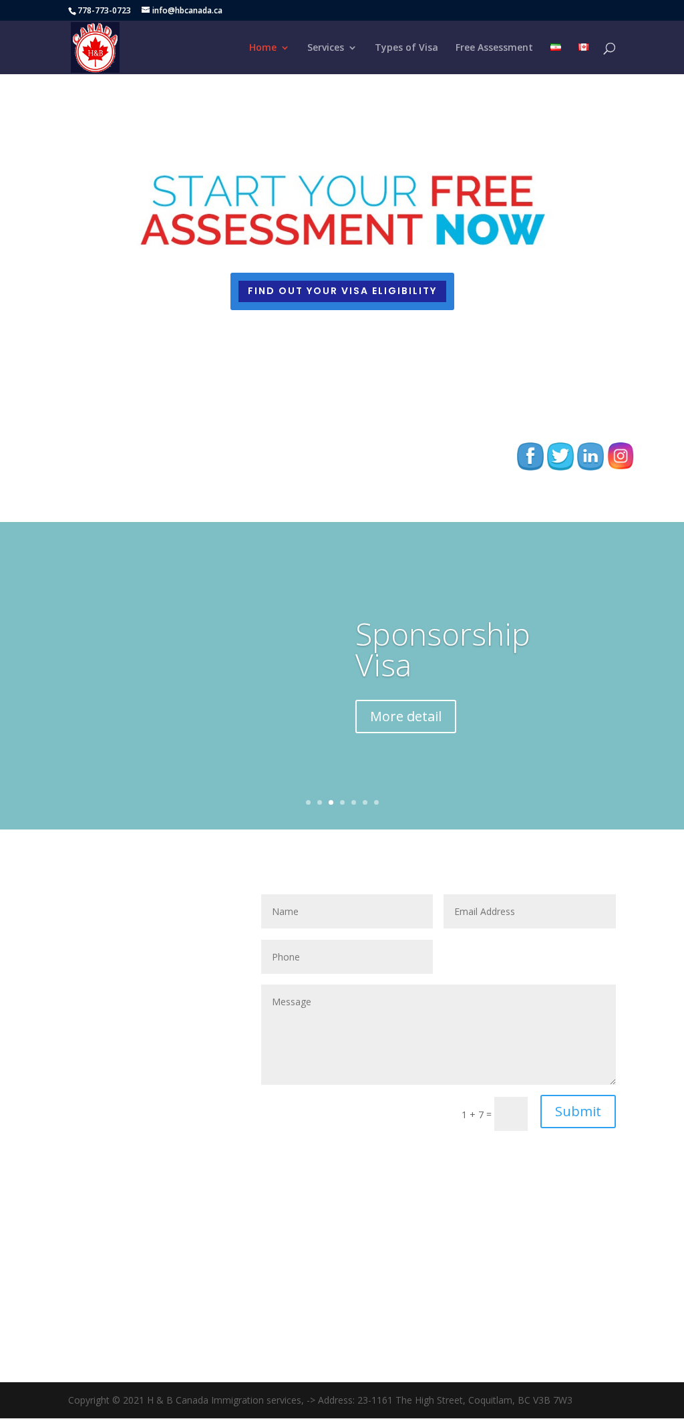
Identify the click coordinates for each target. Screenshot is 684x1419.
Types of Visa (406, 48)
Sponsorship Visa (442, 649)
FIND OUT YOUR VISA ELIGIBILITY (342, 290)
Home (263, 48)
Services (325, 48)
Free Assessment (494, 48)
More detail (406, 716)
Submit (578, 1111)
